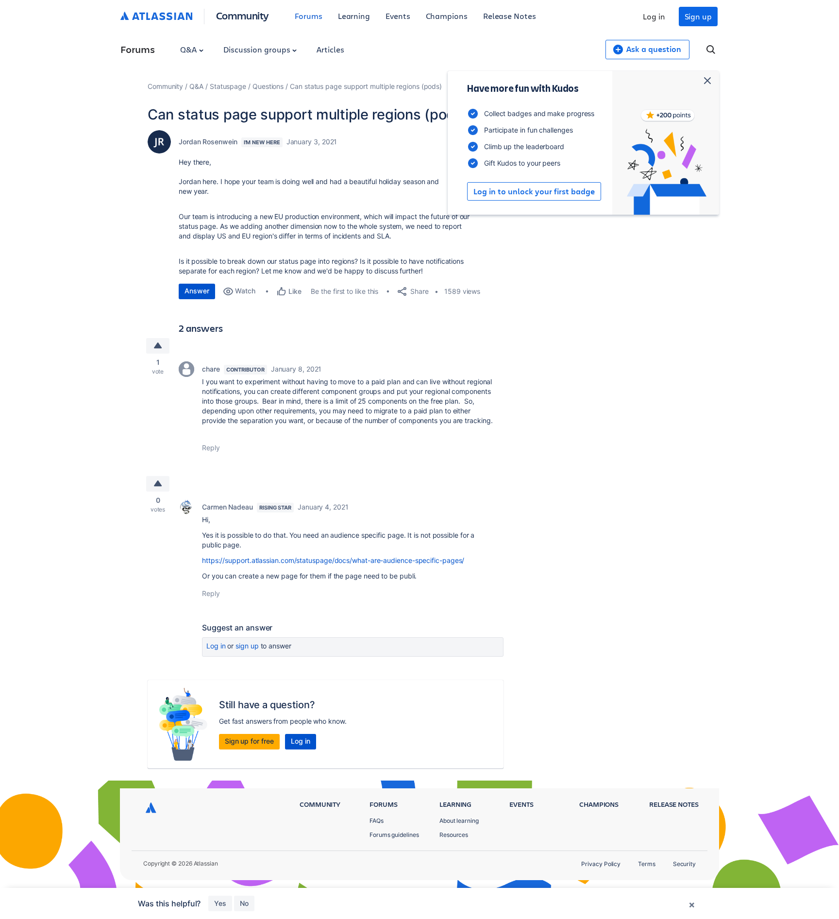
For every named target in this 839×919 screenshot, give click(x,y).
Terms (646, 864)
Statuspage (228, 86)
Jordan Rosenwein (208, 141)
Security (684, 864)
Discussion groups (257, 49)
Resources (453, 834)
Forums (308, 16)
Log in (654, 16)
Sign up (698, 16)
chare (211, 369)
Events (398, 16)
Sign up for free (249, 741)
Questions (268, 86)
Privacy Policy (601, 864)
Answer (197, 291)
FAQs (376, 820)
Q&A (189, 49)
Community (242, 15)
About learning (459, 820)
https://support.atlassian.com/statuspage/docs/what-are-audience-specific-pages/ (333, 560)
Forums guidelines (394, 834)
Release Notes (509, 16)
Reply (211, 447)
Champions (447, 16)
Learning (354, 16)
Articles (330, 49)
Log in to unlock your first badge (534, 191)
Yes (220, 903)
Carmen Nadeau (227, 507)
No (244, 903)
